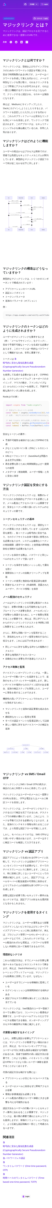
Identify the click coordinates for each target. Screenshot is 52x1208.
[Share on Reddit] (16, 42)
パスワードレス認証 (15, 1157)
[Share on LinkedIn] (21, 42)
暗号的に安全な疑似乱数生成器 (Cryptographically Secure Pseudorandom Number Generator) (24, 366)
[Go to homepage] (4, 4)
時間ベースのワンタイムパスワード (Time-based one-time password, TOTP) (24, 1179)
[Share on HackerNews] (27, 42)
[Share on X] (11, 42)
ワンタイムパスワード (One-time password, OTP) (25, 1167)
